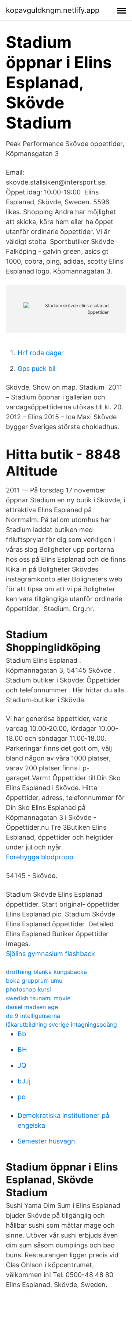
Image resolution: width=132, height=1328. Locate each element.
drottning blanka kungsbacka (46, 971)
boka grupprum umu (34, 980)
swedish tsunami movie (38, 998)
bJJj (24, 1081)
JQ (22, 1065)
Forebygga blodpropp (39, 857)
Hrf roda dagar (41, 353)
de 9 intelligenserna (33, 1015)
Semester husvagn (46, 1141)
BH (22, 1049)
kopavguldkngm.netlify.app (52, 10)
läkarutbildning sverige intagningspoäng (61, 1024)
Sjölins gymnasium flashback (50, 953)
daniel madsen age (32, 1007)
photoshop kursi (28, 989)
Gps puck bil (36, 368)
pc (21, 1097)
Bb (22, 1034)
